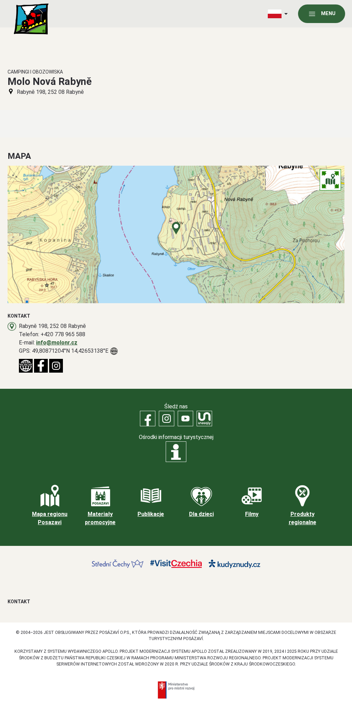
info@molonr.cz (56, 342)
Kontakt (19, 601)
